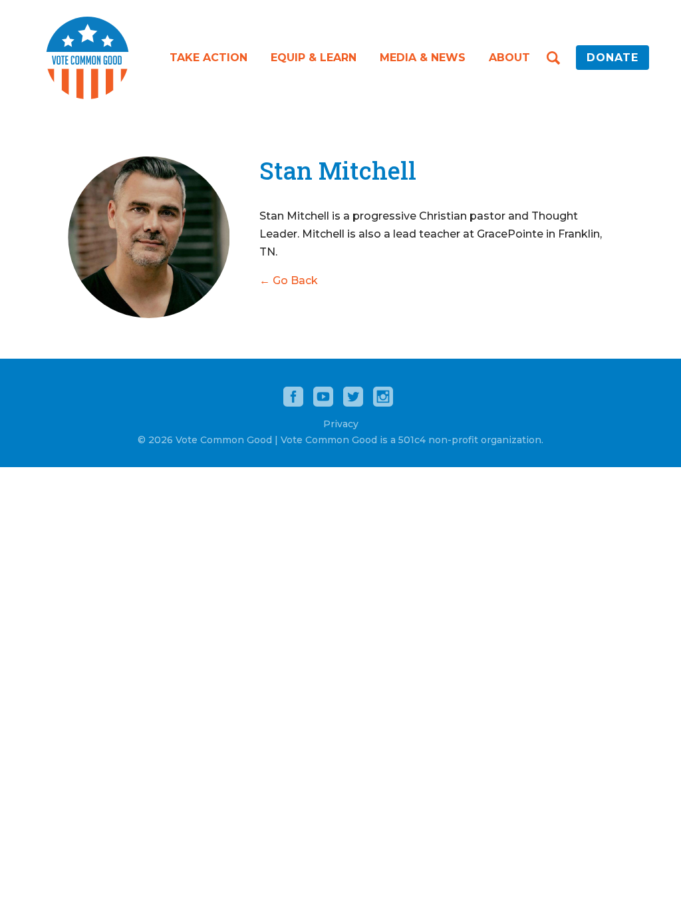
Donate (612, 57)
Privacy (340, 424)
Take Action (208, 57)
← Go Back (288, 280)
